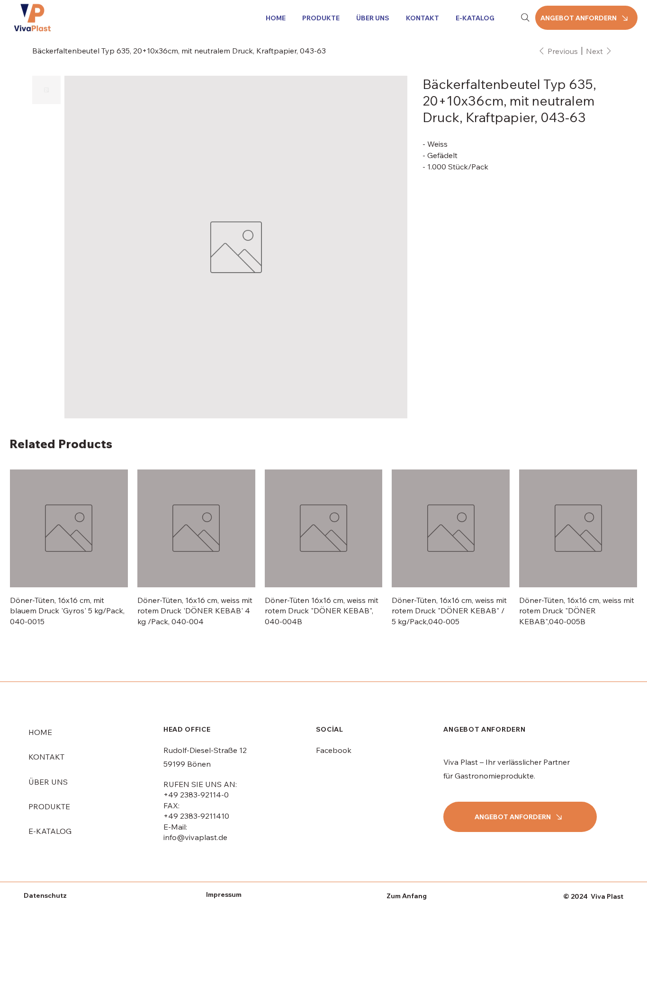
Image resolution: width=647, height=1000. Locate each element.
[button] (319, 18)
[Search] (525, 17)
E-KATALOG (50, 831)
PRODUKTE (49, 806)
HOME (40, 732)
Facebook (333, 750)
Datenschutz (45, 895)
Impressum (224, 894)
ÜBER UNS (48, 782)
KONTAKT (46, 756)
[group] (323, 548)
